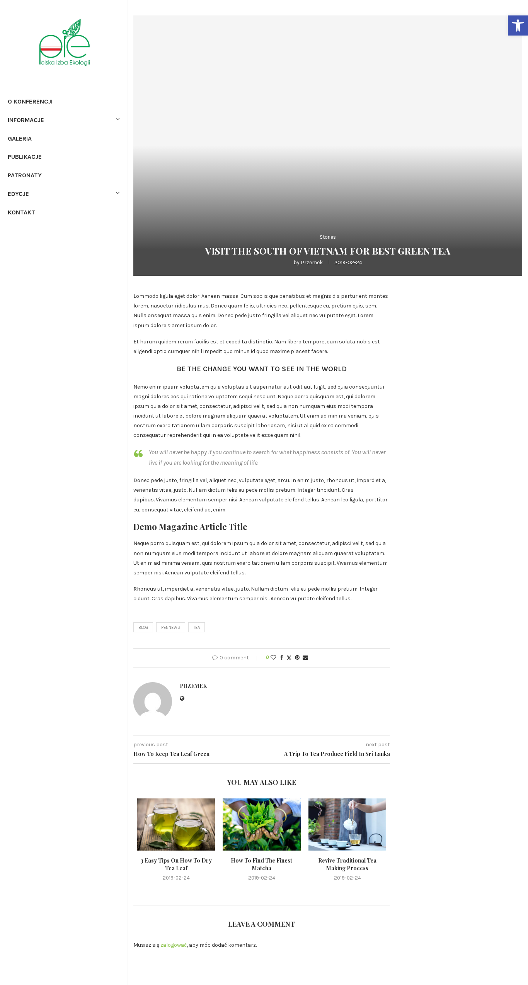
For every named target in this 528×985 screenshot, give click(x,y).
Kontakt (21, 212)
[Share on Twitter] (289, 657)
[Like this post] (273, 657)
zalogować (173, 945)
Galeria (20, 138)
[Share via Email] (305, 657)
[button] (518, 25)
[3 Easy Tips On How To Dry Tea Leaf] (176, 824)
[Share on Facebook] (281, 657)
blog (143, 627)
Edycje (18, 193)
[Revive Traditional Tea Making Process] (347, 824)
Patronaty (25, 175)
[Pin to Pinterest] (297, 657)
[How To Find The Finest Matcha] (261, 824)
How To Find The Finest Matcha (261, 864)
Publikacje (25, 156)
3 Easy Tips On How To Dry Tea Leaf (176, 864)
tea (196, 627)
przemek (312, 262)
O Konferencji (30, 101)
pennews (170, 627)
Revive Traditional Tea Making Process (347, 864)
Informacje (26, 120)
